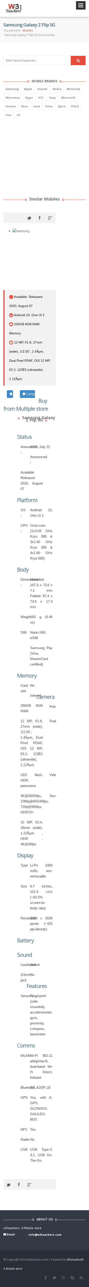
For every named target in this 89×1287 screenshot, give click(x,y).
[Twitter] (29, 217)
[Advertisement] (37, 151)
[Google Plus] (50, 217)
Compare (30, 394)
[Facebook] (40, 217)
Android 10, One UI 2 (28, 315)
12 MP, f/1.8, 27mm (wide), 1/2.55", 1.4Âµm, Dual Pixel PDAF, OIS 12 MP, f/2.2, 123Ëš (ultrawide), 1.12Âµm (29, 360)
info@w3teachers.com (45, 1235)
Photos (12, 394)
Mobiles (28, 30)
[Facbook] (46, 1277)
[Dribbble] (63, 1277)
